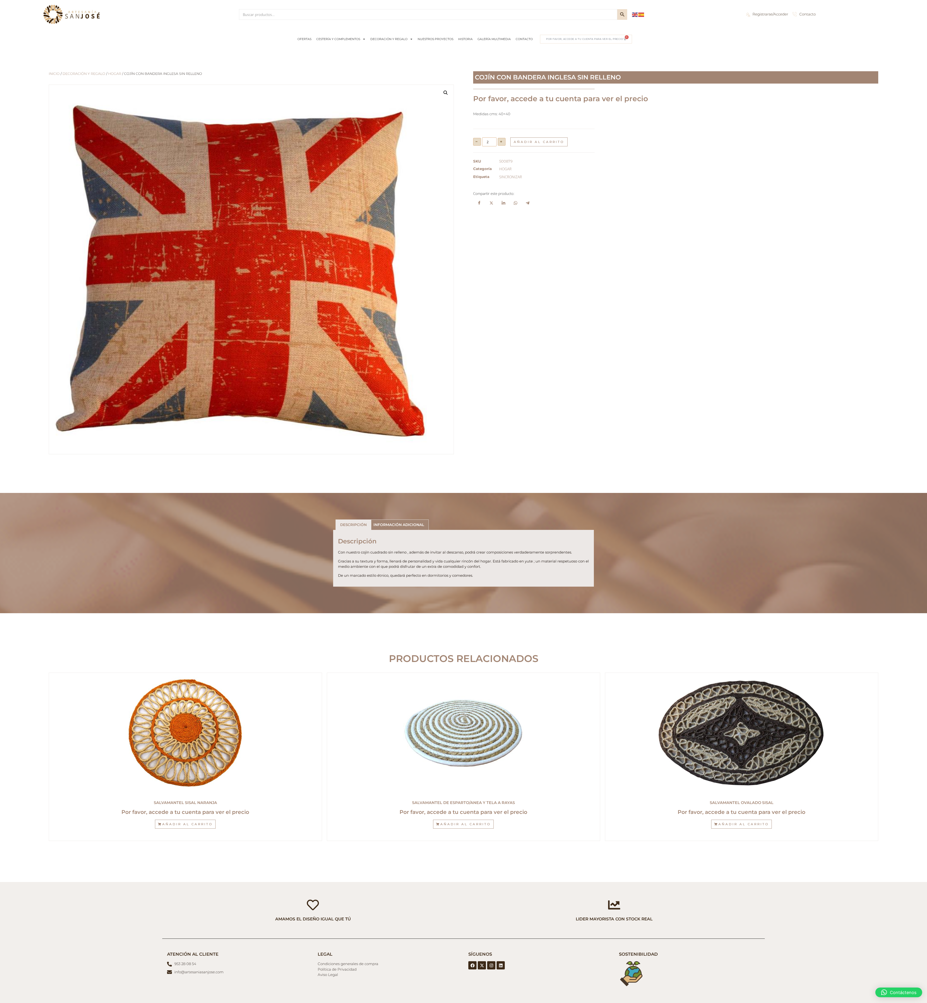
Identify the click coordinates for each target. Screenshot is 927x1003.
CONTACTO (524, 39)
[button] (445, 92)
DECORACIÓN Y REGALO (388, 39)
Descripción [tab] (353, 524)
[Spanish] (641, 14)
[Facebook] (472, 965)
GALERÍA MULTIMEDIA (494, 39)
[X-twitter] (482, 965)
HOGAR (114, 74)
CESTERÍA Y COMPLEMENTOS (338, 39)
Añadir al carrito (539, 142)
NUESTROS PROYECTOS (435, 39)
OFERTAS (304, 39)
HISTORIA (465, 39)
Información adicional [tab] (398, 524)
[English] (635, 14)
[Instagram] (491, 965)
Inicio (54, 74)
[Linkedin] (501, 965)
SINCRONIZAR (510, 176)
